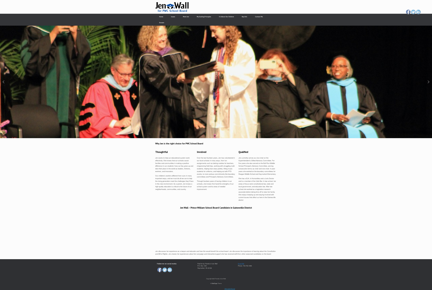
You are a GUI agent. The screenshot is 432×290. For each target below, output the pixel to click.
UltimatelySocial (229, 289)
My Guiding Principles (204, 17)
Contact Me (259, 17)
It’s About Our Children (226, 17)
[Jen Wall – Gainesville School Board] (172, 7)
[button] (3, 82)
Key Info (244, 17)
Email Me (241, 264)
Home (161, 17)
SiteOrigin (214, 283)
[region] (216, 82)
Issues (173, 17)
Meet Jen (186, 17)
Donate (161, 23)
